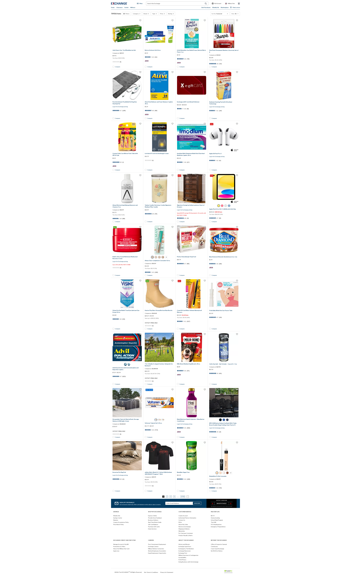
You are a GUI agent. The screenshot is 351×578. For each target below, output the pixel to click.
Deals (113, 7)
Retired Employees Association (157, 551)
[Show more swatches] (166, 257)
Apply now (116, 551)
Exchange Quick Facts (185, 546)
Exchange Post (183, 553)
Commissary (214, 546)
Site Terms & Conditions (151, 572)
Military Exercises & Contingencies (188, 555)
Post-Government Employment (157, 544)
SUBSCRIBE (197, 503)
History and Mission (184, 544)
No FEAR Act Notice (216, 551)
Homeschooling (215, 518)
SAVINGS (116, 511)
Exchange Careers (153, 546)
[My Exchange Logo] (122, 3)
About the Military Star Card (121, 548)
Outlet (126, 7)
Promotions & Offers (119, 546)
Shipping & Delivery (184, 529)
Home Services (152, 529)
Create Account (183, 515)
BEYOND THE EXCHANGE (219, 540)
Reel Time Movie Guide (154, 522)
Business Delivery (153, 520)
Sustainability (182, 557)
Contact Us (182, 520)
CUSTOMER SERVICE (185, 511)
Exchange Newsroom (185, 551)
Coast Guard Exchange (217, 548)
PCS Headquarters (216, 524)
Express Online (152, 515)
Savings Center (117, 518)
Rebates (115, 520)
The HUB (213, 522)
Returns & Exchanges (185, 526)
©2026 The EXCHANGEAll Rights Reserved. (128, 572)
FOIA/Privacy (182, 559)
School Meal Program (217, 520)
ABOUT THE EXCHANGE (186, 540)
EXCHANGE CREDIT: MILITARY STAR (124, 540)
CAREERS (151, 540)
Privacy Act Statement (166, 572)
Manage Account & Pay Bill (121, 544)
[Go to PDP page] (127, 33)
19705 (183, 496)
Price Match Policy (118, 524)
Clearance (119, 7)
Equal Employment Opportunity (157, 553)
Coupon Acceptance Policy (121, 522)
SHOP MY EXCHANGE (155, 511)
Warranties (182, 531)
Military (132, 7)
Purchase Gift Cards (154, 526)
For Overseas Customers (186, 533)
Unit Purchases (206, 7)
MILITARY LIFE (215, 511)
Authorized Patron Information (187, 518)
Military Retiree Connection (156, 548)
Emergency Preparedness (218, 526)
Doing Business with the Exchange (188, 562)
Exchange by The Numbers (186, 548)
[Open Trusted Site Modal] (228, 571)
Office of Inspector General (219, 544)
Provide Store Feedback (155, 518)
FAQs (180, 522)
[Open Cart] (239, 3)
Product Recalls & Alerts (186, 535)
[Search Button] (206, 3)
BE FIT (213, 515)
